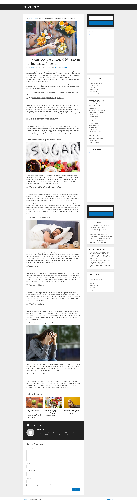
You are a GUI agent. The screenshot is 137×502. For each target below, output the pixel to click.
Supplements (94, 89)
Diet (55, 67)
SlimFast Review (93, 129)
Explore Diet (31, 7)
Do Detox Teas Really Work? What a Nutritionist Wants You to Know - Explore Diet (100, 253)
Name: (28, 463)
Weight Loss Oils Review (65, 2)
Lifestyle (92, 85)
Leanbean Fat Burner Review (97, 138)
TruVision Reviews (94, 116)
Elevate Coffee (93, 119)
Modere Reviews (94, 134)
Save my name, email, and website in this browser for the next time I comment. (51, 485)
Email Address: (30, 470)
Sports (92, 87)
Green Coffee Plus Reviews (96, 112)
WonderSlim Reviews (95, 104)
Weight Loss (94, 94)
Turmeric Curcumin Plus (96, 114)
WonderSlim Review (95, 2)
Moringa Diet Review (81, 2)
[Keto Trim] (95, 153)
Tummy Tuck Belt (94, 123)
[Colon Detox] (98, 35)
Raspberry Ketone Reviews (97, 110)
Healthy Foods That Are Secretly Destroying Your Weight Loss (99, 241)
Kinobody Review (94, 108)
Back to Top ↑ (110, 499)
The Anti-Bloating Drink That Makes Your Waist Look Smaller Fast (100, 233)
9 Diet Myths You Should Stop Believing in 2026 (99, 230)
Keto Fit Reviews (94, 142)
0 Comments (64, 67)
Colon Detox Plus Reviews (96, 106)
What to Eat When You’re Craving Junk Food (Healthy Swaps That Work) (101, 237)
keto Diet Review (51, 2)
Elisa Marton (33, 67)
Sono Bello (92, 121)
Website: (29, 478)
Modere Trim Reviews (95, 131)
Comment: (29, 448)
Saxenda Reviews (94, 127)
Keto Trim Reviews (94, 125)
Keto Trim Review (108, 2)
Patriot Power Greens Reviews (97, 136)
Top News (93, 91)
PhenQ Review (93, 140)
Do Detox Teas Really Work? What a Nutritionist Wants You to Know (100, 226)
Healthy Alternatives (96, 83)
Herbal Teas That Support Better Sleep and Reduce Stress (100, 265)
